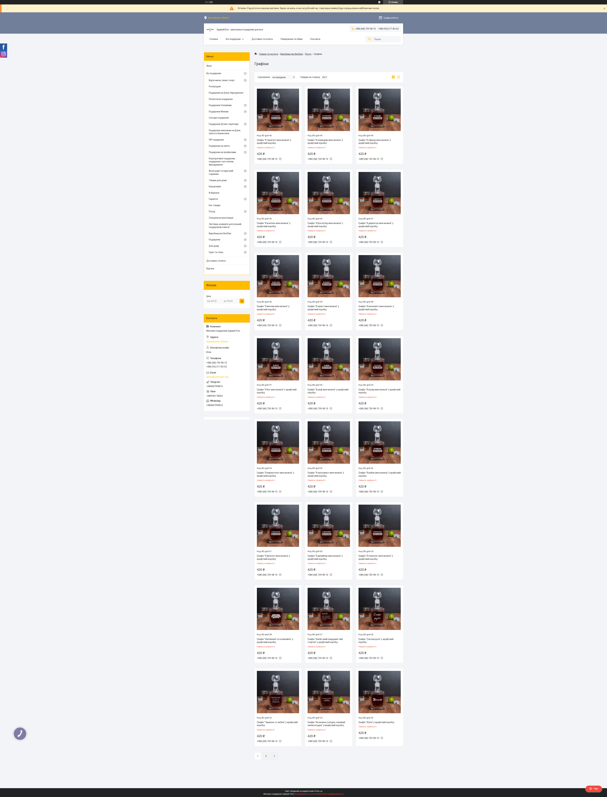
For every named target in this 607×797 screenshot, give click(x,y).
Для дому (214, 246)
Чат (596, 789)
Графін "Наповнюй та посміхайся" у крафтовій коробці (275, 641)
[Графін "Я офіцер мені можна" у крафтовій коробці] (380, 110)
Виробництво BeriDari (291, 54)
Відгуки (210, 268)
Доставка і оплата (216, 261)
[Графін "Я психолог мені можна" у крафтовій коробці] (380, 526)
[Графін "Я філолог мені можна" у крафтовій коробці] (278, 526)
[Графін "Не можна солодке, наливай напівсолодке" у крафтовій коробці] (329, 692)
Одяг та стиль (216, 252)
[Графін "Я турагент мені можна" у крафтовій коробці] (278, 110)
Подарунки (214, 239)
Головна (213, 39)
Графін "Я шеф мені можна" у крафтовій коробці (328, 391)
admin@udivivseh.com (217, 377)
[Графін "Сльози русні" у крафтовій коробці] (380, 609)
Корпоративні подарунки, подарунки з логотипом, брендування (222, 161)
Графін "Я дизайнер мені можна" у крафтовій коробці (325, 557)
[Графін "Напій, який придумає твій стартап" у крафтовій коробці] (329, 609)
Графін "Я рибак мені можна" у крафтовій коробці (380, 474)
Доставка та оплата (262, 39)
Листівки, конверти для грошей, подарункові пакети (225, 226)
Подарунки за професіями (222, 152)
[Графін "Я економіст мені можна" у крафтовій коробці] (380, 276)
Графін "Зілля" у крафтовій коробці (376, 722)
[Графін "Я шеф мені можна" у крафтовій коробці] (329, 359)
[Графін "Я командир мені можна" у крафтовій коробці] (329, 110)
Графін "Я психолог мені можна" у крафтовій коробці (376, 557)
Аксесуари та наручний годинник (221, 172)
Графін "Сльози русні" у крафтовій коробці (376, 641)
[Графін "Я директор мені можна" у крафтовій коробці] (380, 193)
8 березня (214, 193)
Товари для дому (218, 180)
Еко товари (214, 205)
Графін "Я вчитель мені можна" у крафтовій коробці (273, 225)
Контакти (315, 39)
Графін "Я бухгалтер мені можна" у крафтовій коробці (325, 225)
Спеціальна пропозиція (221, 218)
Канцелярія (215, 186)
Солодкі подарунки (219, 117)
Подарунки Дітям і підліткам (223, 124)
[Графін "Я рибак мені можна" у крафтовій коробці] (380, 442)
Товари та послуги (268, 54)
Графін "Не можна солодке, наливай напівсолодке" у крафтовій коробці (326, 724)
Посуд (308, 54)
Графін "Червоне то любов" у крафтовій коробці (277, 724)
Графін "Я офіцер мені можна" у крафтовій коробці (375, 141)
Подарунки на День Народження (226, 93)
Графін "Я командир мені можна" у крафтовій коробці (325, 141)
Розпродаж (215, 86)
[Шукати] (369, 39)
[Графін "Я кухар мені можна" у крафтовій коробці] (380, 359)
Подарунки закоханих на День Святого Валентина (225, 132)
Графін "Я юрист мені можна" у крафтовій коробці (323, 308)
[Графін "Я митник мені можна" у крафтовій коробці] (278, 276)
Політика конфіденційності (331, 794)
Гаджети (213, 199)
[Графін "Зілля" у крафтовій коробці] (380, 692)
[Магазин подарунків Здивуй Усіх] (210, 30)
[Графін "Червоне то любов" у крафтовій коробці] (278, 692)
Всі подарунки (233, 39)
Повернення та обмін (292, 39)
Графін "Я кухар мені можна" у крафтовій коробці (379, 391)
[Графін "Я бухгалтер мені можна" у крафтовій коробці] (329, 193)
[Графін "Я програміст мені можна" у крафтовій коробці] (329, 442)
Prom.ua (318, 791)
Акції (209, 65)
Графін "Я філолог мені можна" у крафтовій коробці (273, 557)
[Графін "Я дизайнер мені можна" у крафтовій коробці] (329, 526)
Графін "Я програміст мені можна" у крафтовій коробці (326, 474)
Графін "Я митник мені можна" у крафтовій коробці (273, 308)
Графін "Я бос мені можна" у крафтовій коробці (277, 391)
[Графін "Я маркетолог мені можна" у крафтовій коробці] (278, 442)
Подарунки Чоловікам (220, 105)
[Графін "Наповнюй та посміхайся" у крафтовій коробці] (278, 609)
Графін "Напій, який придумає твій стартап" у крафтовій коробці (325, 641)
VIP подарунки (216, 139)
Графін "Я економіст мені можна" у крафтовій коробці (376, 308)
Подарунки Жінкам (218, 111)
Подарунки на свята (219, 146)
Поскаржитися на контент (306, 794)
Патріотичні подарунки (221, 99)
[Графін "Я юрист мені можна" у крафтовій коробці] (329, 276)
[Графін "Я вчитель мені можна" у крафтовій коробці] (278, 193)
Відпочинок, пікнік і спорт (222, 80)
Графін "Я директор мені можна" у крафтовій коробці (376, 225)
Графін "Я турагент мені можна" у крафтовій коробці (274, 141)
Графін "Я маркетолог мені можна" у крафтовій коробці (275, 474)
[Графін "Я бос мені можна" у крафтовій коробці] (278, 359)
